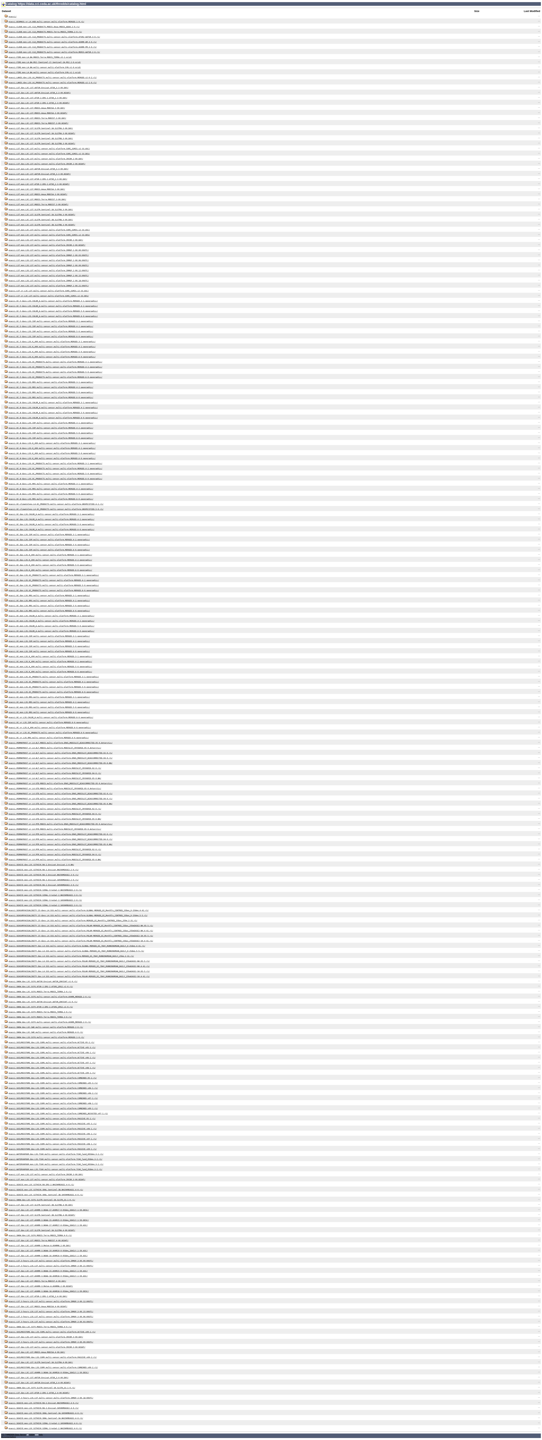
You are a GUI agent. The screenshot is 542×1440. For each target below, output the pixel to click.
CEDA (31, 1435)
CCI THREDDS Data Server (13, 1435)
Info (41, 1435)
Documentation (8, 1437)
